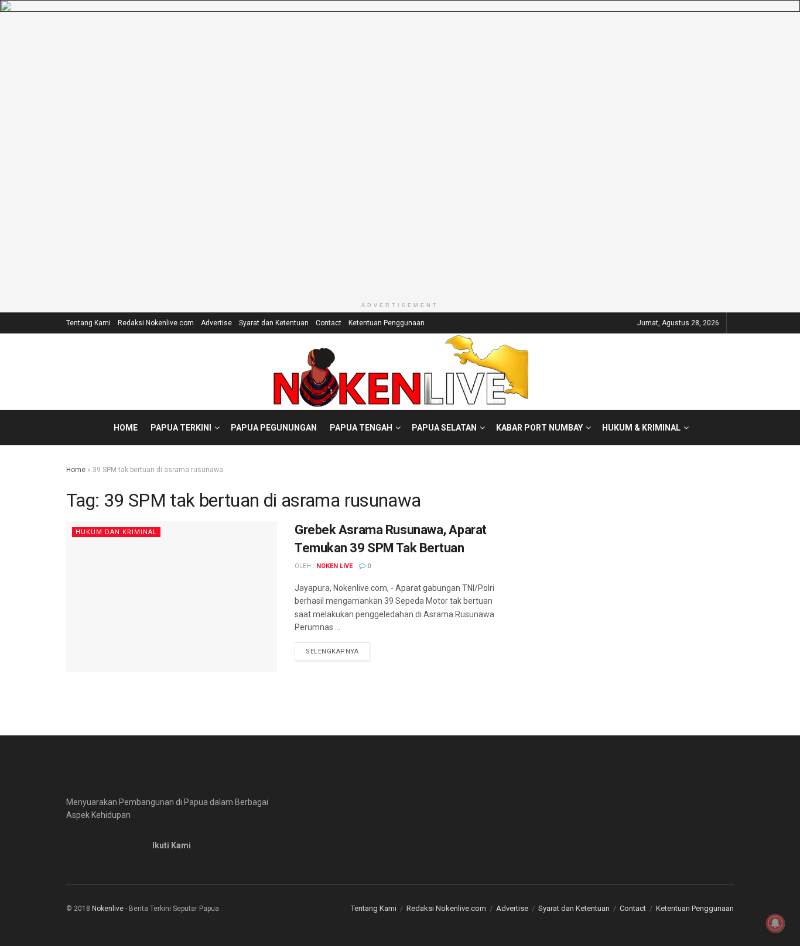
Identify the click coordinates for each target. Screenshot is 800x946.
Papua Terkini (181, 427)
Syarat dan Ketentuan (274, 323)
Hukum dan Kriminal (116, 532)
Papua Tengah (361, 427)
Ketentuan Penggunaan (386, 323)
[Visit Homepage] (400, 371)
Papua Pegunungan (274, 427)
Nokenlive (108, 908)
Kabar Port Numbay (539, 427)
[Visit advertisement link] (400, 148)
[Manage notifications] (775, 923)
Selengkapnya (338, 651)
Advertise (216, 323)
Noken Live (334, 566)
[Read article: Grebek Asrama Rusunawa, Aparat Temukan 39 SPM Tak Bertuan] (171, 596)
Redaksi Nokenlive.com (156, 323)
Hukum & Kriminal (641, 427)
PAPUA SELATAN (444, 427)
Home (126, 427)
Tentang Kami (88, 323)
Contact (328, 323)
